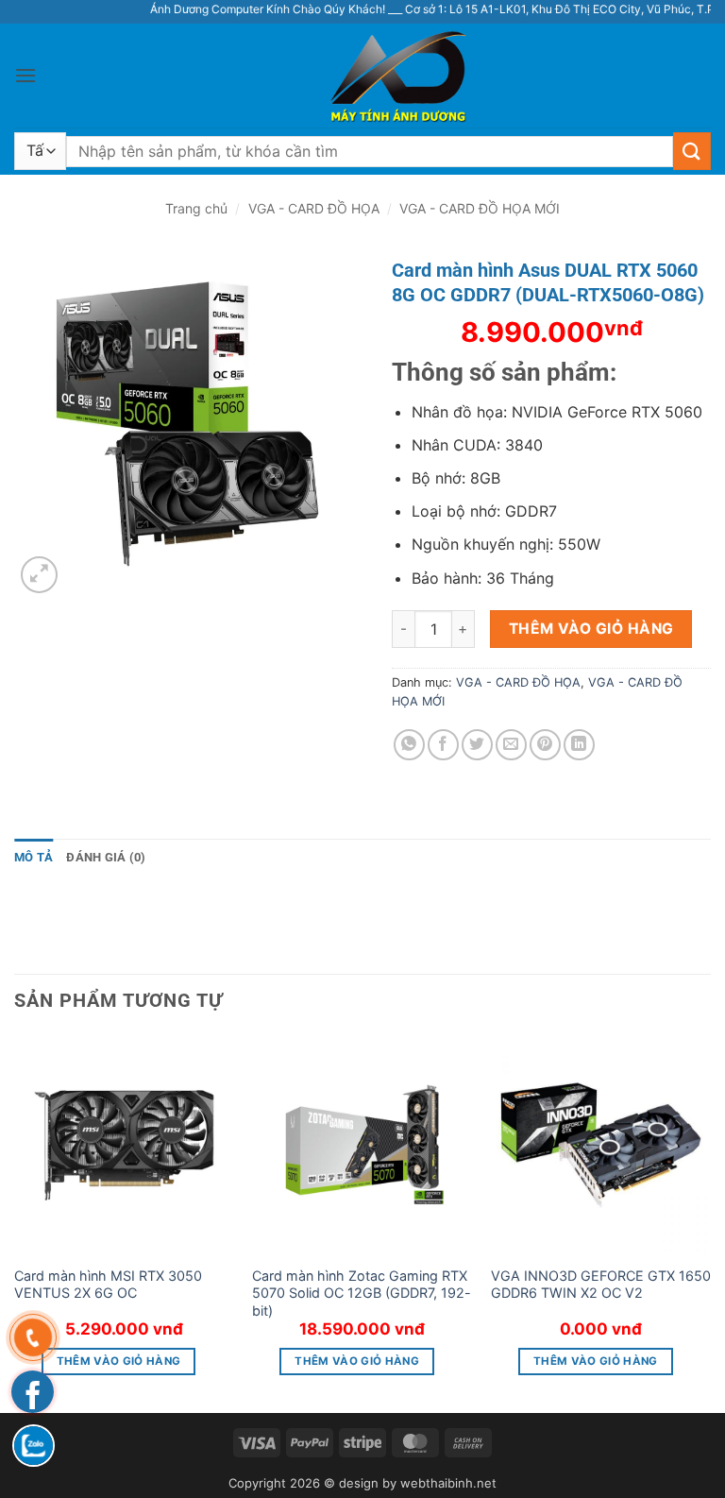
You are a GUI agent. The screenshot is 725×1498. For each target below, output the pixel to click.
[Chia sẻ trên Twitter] (477, 744)
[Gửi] (692, 150)
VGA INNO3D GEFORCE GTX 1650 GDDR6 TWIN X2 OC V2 (601, 1285)
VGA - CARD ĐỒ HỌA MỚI (479, 208)
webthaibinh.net (448, 1482)
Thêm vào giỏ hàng (591, 629)
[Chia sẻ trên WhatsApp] (409, 744)
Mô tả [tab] (33, 857)
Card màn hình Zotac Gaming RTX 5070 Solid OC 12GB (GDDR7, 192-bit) (361, 1293)
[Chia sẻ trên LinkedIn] (579, 744)
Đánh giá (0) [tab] (105, 857)
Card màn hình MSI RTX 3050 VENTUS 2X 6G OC (108, 1285)
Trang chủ (196, 208)
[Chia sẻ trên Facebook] (443, 744)
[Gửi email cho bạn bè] (511, 744)
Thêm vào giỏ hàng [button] (119, 1361)
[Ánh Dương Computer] (362, 75)
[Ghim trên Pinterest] (545, 744)
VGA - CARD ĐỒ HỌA (313, 208)
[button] (25, 75)
